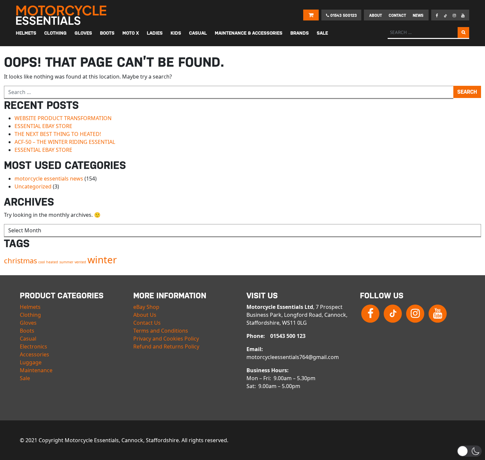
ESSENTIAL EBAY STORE (43, 126)
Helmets (30, 307)
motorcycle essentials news (49, 178)
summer (66, 262)
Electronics (33, 346)
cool (41, 262)
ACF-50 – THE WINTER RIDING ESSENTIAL (65, 142)
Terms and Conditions (160, 330)
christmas (20, 260)
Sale (25, 378)
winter (102, 259)
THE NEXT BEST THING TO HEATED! (58, 134)
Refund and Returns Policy (166, 346)
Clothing (30, 314)
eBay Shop (146, 307)
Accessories (34, 354)
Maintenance (36, 370)
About (375, 15)
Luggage (31, 362)
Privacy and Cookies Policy (166, 338)
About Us (144, 314)
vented (80, 262)
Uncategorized (33, 186)
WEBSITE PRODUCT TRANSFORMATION (63, 118)
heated (52, 262)
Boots (27, 330)
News (418, 15)
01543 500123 (343, 15)
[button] (469, 451)
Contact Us (147, 322)
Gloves (28, 322)
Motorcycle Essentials (62, 15)
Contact (397, 15)
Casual (28, 338)
